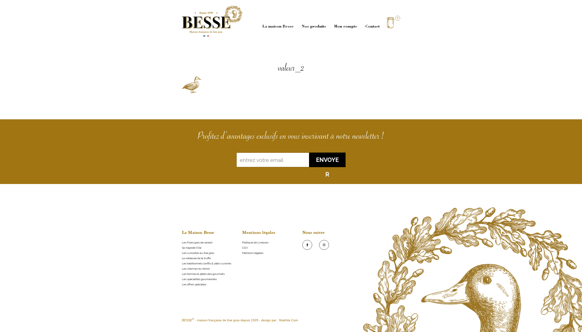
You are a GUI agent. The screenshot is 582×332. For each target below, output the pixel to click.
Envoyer (327, 161)
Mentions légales (252, 253)
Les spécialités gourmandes (199, 279)
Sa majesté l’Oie (191, 247)
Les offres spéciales (194, 284)
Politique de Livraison (255, 242)
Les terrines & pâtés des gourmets (203, 274)
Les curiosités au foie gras (198, 253)
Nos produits (314, 27)
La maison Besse (278, 27)
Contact (372, 27)
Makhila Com (288, 320)
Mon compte (345, 27)
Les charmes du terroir (196, 268)
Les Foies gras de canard (197, 242)
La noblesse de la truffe (196, 258)
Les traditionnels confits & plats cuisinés (206, 263)
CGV (245, 247)
